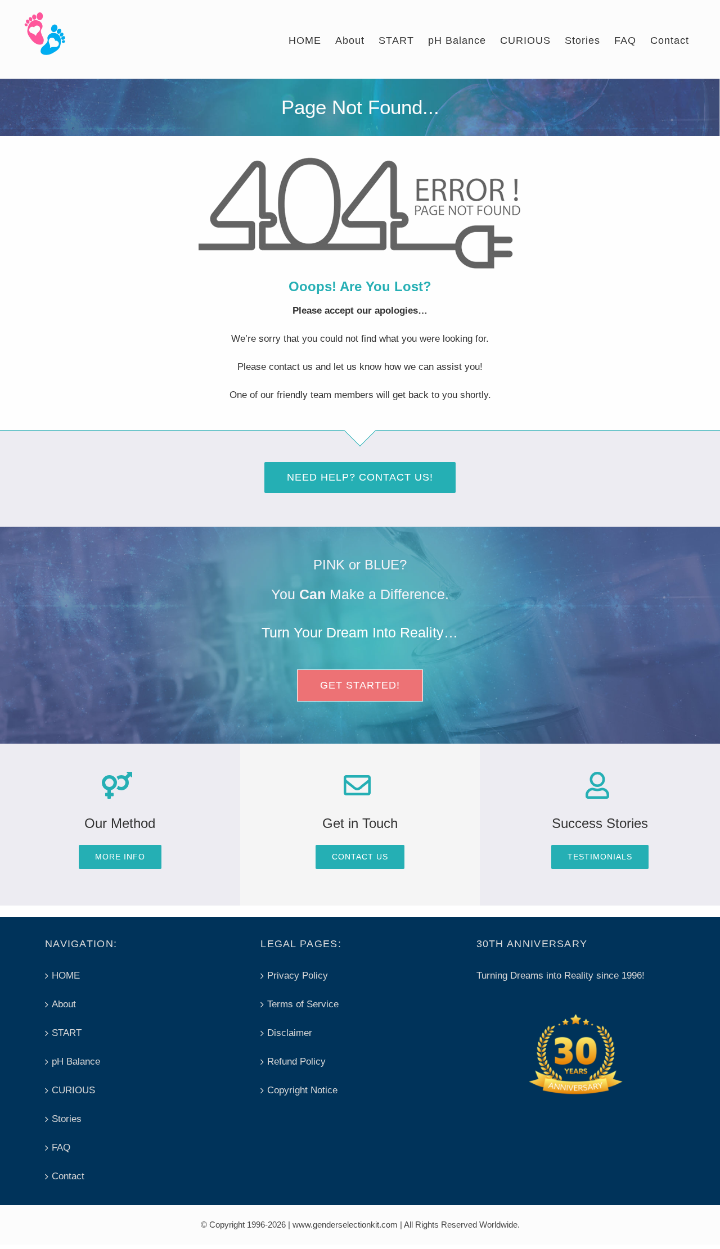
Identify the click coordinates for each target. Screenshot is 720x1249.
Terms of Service (303, 1004)
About (64, 1004)
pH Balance (76, 1061)
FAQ (61, 1147)
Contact (68, 1176)
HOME (66, 975)
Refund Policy (296, 1061)
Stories (67, 1119)
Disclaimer (289, 1033)
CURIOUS (73, 1090)
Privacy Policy (297, 975)
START (67, 1033)
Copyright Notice (302, 1090)
